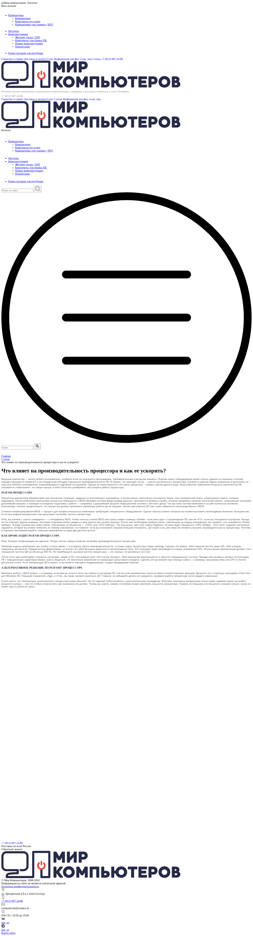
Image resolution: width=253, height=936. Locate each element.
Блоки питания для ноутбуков (25, 53)
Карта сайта (8, 933)
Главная (6, 456)
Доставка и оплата (35, 59)
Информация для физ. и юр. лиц (73, 59)
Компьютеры (16, 15)
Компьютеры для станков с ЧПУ (34, 24)
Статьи (96, 59)
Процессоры (22, 46)
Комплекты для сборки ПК (31, 40)
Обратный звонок (11, 849)
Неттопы (13, 31)
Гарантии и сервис (12, 59)
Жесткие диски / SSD (27, 37)
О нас (50, 59)
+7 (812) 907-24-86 (112, 59)
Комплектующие (18, 34)
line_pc (5, 922)
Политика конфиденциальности (20, 886)
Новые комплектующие (29, 43)
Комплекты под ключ (27, 21)
